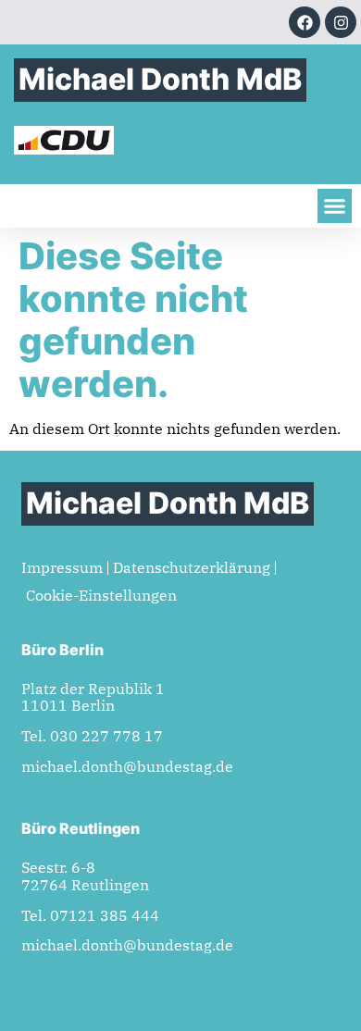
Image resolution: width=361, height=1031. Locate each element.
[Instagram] (340, 22)
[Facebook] (304, 22)
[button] (335, 206)
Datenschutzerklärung (191, 567)
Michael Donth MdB (160, 79)
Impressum (62, 567)
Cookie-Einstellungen (101, 595)
